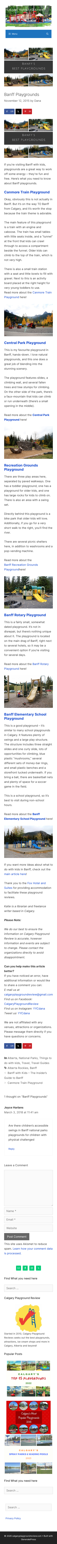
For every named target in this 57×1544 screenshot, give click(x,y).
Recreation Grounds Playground (21, 467)
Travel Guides (40, 1063)
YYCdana (39, 1008)
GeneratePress (28, 1539)
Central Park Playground (25, 343)
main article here (15, 874)
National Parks (28, 1058)
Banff (33, 1068)
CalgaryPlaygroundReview (21, 1004)
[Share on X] (18, 111)
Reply (11, 1148)
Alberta (12, 1058)
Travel (26, 1063)
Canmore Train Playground (27, 192)
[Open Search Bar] (47, 34)
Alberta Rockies (18, 1068)
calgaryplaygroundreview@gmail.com (28, 994)
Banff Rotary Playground (25, 615)
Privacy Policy (13, 1518)
